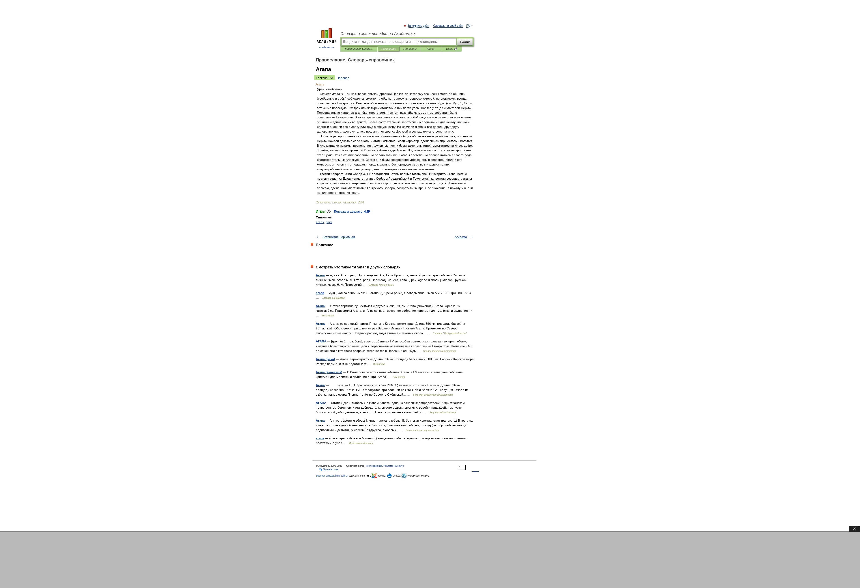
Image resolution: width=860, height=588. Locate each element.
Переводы (410, 48)
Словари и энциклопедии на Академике (377, 33)
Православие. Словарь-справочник (359, 48)
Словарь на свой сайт (448, 25)
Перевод (343, 78)
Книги (430, 48)
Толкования (388, 48)
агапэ (320, 222)
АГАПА (321, 341)
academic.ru (326, 47)
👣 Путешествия (328, 469)
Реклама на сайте (393, 465)
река (329, 222)
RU (468, 25)
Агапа (320, 275)
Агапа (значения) (329, 372)
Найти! (465, 42)
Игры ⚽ (451, 48)
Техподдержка (374, 465)
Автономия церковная (338, 237)
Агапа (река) (325, 359)
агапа (320, 293)
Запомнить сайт (418, 25)
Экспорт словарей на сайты (332, 475)
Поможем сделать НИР (352, 211)
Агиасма (461, 237)
